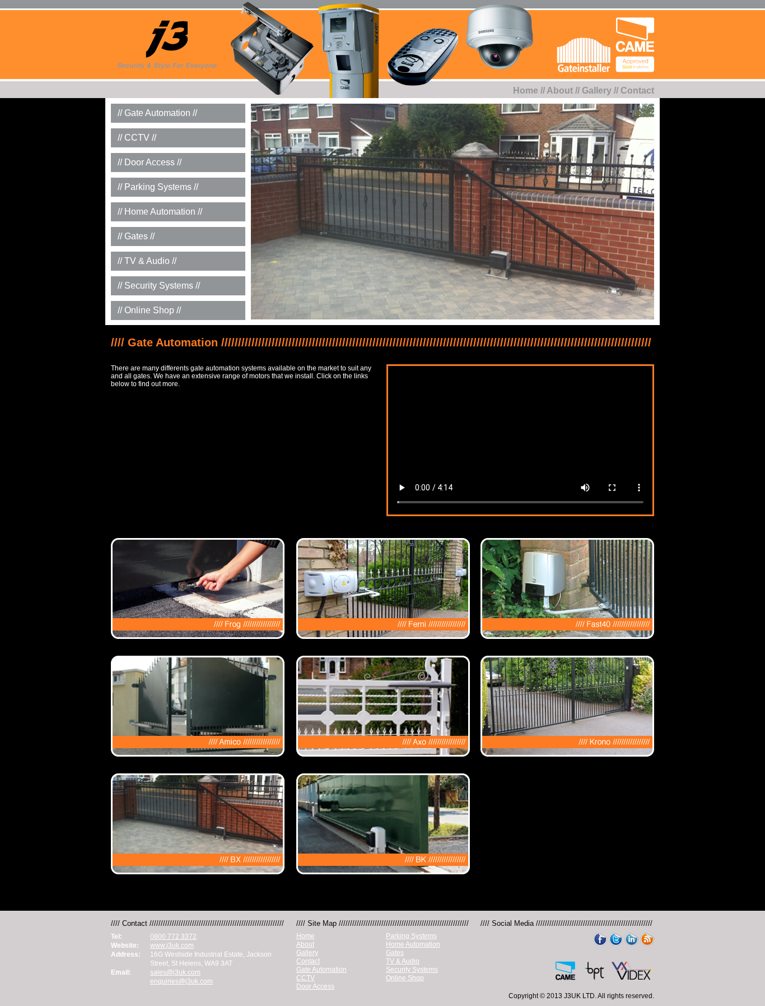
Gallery (597, 90)
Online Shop (405, 978)
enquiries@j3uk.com (181, 981)
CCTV (305, 978)
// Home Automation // (160, 211)
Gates (395, 953)
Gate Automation (321, 969)
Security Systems (412, 969)
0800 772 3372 (173, 936)
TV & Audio (402, 961)
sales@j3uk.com (175, 972)
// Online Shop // (149, 310)
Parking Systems (411, 936)
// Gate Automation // (157, 113)
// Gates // (136, 236)
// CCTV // (137, 137)
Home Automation (413, 944)
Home (525, 90)
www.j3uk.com (172, 945)
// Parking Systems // (158, 187)
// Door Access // (149, 162)
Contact (637, 90)
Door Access (315, 986)
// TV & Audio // (147, 261)
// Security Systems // (159, 285)
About (560, 90)
